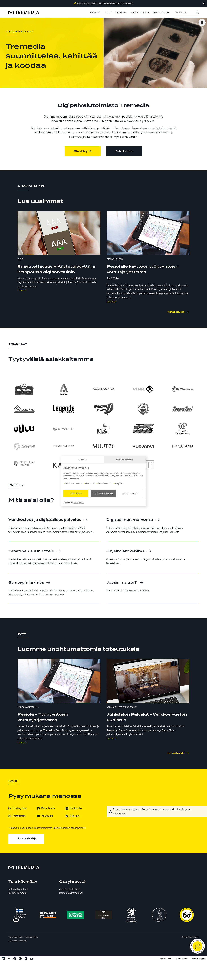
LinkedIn (76, 808)
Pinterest (19, 816)
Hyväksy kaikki (76, 493)
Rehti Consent (78, 503)
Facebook (48, 808)
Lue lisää (22, 291)
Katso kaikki (176, 312)
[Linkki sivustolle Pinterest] (20, 959)
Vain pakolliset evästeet (103, 493)
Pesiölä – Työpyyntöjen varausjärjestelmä (43, 717)
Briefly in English (198, 959)
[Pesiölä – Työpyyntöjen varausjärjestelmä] (59, 681)
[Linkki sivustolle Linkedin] (3, 959)
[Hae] (196, 12)
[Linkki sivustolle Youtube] (31, 959)
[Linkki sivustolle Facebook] (15, 959)
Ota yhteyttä (83, 151)
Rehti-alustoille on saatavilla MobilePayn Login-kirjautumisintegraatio (105, 3)
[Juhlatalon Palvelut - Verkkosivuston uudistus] (148, 681)
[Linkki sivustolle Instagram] (9, 959)
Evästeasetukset (31, 937)
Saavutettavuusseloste (17, 941)
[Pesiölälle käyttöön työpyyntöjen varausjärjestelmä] (148, 233)
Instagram (20, 808)
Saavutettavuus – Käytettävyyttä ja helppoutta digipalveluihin (56, 269)
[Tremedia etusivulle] (23, 12)
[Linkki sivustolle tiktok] (26, 959)
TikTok (74, 816)
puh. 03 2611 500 (69, 889)
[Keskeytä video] (202, 22)
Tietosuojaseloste (15, 937)
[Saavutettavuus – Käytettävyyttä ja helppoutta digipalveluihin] (59, 233)
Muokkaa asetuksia (130, 493)
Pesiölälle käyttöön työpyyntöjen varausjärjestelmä (142, 269)
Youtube (47, 816)
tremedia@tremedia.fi (71, 893)
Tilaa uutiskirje (26, 838)
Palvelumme (124, 151)
